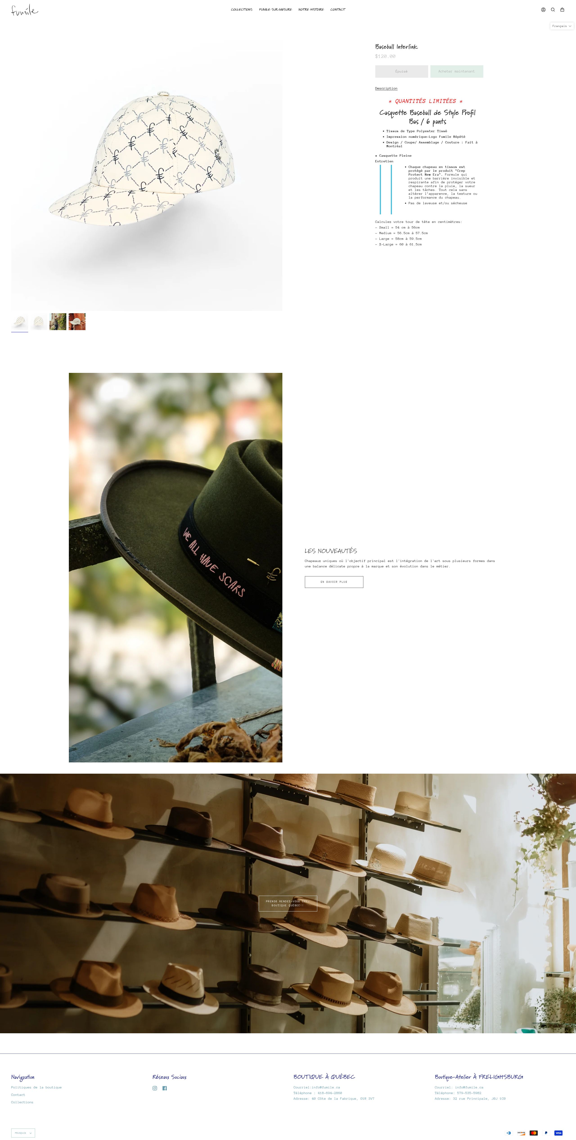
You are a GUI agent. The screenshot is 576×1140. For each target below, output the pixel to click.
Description (386, 88)
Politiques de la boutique (36, 1087)
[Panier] (562, 9)
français (21, 1133)
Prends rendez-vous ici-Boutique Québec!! (288, 903)
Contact (18, 1095)
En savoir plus (334, 581)
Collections (22, 1102)
